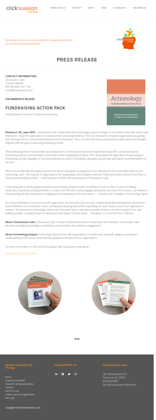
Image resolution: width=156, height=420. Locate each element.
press (8, 377)
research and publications (19, 384)
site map (9, 398)
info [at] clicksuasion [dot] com (119, 384)
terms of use (12, 391)
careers (9, 387)
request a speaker (15, 380)
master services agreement (20, 394)
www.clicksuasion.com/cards (20, 253)
